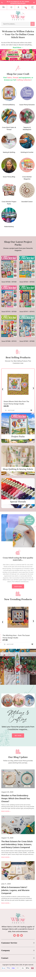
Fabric (9, 78)
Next (33, 388)
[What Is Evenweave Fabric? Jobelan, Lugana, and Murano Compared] (18, 871)
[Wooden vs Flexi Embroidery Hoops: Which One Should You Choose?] (18, 779)
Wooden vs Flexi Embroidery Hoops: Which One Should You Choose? (15, 798)
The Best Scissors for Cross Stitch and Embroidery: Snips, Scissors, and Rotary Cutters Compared (17, 844)
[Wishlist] (11, 7)
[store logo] (18, 15)
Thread (15, 78)
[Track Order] (3, 7)
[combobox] (18, 24)
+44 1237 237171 (2, 2)
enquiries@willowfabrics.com (34, 2)
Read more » (5, 811)
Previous (2, 388)
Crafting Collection (23, 80)
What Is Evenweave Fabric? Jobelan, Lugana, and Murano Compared (15, 890)
